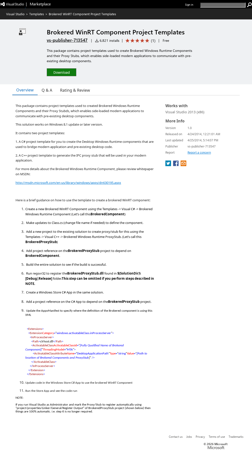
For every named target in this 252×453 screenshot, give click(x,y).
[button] (61, 72)
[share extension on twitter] (169, 164)
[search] (249, 4)
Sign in (189, 4)
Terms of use (217, 436)
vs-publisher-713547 (67, 40)
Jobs (189, 436)
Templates (36, 14)
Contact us (176, 436)
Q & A (47, 90)
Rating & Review (75, 90)
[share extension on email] (183, 164)
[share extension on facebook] (176, 164)
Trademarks (236, 436)
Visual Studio (15, 14)
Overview (25, 90)
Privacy (200, 436)
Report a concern (199, 152)
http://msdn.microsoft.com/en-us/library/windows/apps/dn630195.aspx (68, 182)
